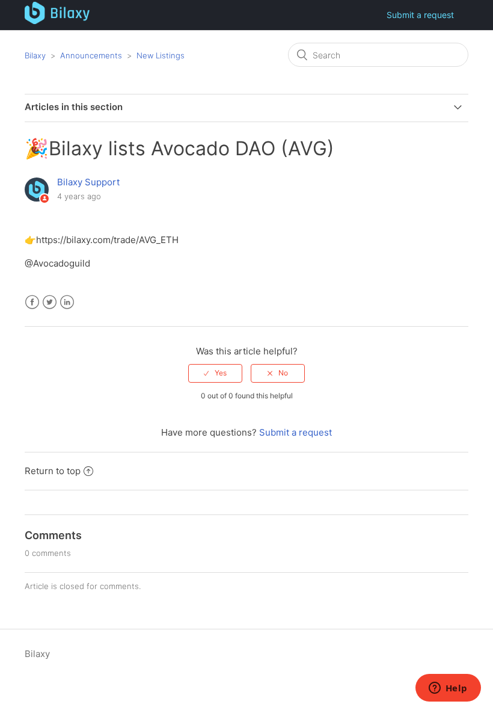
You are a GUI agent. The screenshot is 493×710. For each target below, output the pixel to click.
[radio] (215, 373)
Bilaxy (35, 55)
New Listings (160, 55)
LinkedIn (67, 302)
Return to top (53, 471)
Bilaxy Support (88, 182)
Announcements (91, 55)
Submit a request (420, 15)
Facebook (32, 302)
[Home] (57, 20)
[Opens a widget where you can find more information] (448, 689)
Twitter (49, 302)
